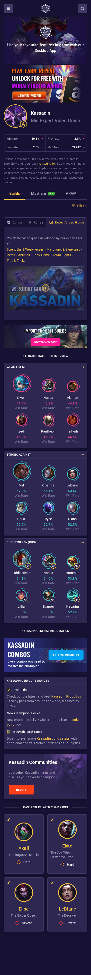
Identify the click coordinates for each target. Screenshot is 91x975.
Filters (82, 206)
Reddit (21, 789)
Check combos (66, 655)
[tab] (14, 194)
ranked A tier (47, 163)
